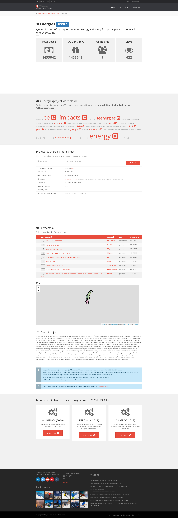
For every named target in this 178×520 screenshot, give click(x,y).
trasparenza (46, 13)
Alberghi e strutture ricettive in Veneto (102, 492)
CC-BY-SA (126, 324)
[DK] (72, 168)
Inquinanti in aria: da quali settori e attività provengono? (108, 486)
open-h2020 (124, 7)
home (113, 7)
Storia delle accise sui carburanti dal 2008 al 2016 (105, 483)
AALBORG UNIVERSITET (54, 241)
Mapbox (136, 324)
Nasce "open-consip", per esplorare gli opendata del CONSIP (109, 501)
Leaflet (103, 324)
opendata (116, 515)
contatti (138, 515)
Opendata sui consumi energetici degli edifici (104, 480)
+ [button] (38, 287)
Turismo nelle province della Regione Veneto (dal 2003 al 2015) (109, 495)
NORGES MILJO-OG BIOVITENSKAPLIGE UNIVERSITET (64, 257)
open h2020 (55, 13)
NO (109, 257)
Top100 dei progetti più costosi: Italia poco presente (106, 498)
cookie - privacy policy (127, 515)
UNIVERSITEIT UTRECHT (54, 249)
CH (110, 245)
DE (112, 269)
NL (111, 249)
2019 (67, 190)
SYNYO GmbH (50, 261)
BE (110, 253)
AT (110, 261)
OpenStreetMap (114, 324)
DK (111, 241)
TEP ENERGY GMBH (52, 245)
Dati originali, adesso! (97, 489)
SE (111, 265)
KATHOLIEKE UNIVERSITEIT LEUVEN (58, 253)
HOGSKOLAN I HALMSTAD (54, 266)
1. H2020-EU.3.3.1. (71, 179)
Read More (52, 433)
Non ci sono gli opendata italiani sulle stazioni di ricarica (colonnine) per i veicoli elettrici (113, 504)
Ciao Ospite (126, 1)
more (133, 163)
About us (136, 7)
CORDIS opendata (103, 386)
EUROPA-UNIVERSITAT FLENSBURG (58, 270)
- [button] (38, 290)
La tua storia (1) (136, 1)
